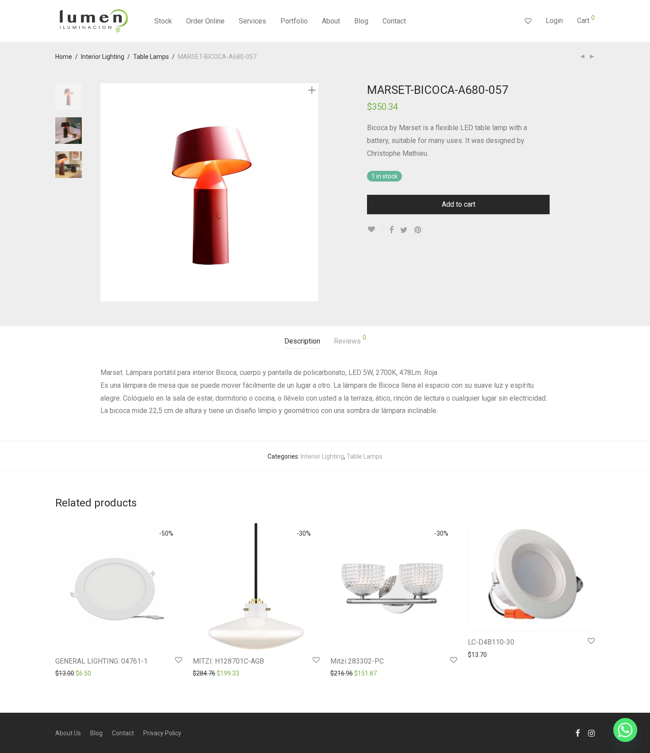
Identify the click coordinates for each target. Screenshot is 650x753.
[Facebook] (577, 732)
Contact (394, 21)
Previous (105, 192)
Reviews (350, 339)
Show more (67, 672)
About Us (68, 733)
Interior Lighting (102, 56)
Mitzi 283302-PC (357, 661)
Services (252, 21)
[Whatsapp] (625, 730)
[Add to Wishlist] (374, 229)
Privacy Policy (162, 733)
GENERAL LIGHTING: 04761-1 (101, 661)
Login (554, 20)
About (331, 21)
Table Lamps (151, 56)
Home (63, 56)
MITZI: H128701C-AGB (228, 661)
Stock (163, 21)
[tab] (302, 341)
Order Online (205, 21)
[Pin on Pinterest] (418, 230)
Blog (361, 21)
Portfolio (294, 21)
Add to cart (458, 204)
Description (302, 341)
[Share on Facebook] (391, 230)
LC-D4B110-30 (491, 642)
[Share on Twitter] (404, 230)
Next (313, 192)
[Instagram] (591, 732)
